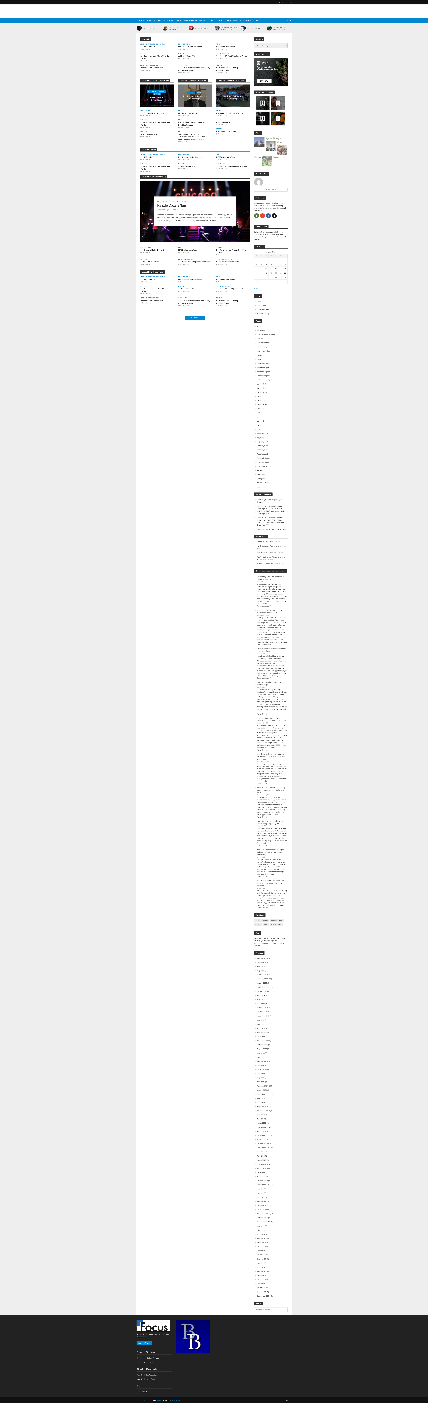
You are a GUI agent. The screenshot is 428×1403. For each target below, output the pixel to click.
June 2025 (261, 966)
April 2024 (261, 1003)
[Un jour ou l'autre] (271, 146)
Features (158, 20)
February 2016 (262, 1242)
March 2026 (261, 958)
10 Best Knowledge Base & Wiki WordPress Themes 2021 (269, 611)
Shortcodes (261, 474)
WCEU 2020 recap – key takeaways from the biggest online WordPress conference (270, 883)
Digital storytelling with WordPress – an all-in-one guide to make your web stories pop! (271, 756)
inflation (258, 924)
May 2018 (261, 1152)
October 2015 (262, 1259)
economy (264, 921)
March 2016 (261, 1238)
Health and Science (172, 20)
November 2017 (263, 1176)
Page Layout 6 (262, 454)
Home (139, 20)
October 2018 (262, 1143)
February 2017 (262, 1205)
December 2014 (263, 1283)
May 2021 (261, 1077)
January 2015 (262, 1279)
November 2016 (263, 1213)
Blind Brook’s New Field (226, 131)
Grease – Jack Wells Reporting (268, 499)
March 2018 (261, 1160)
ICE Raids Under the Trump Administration (227, 69)
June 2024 (261, 995)
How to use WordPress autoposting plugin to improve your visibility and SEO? (271, 790)
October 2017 (262, 1180)
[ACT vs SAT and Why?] (243, 28)
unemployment (276, 924)
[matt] (276, 157)
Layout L (260, 425)
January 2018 (262, 1168)
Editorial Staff (142, 1392)
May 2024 (261, 999)
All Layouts (261, 330)
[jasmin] (269, 138)
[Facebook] (268, 215)
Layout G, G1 (262, 404)
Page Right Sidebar (264, 466)
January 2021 (262, 1090)
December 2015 (263, 1250)
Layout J (260, 417)
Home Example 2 (263, 367)
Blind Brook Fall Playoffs (233, 96)
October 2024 (262, 991)
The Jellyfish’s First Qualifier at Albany (279, 28)
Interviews (244, 20)
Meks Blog (280, 571)
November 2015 (263, 1255)
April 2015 (261, 1267)
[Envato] (256, 215)
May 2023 (261, 1024)
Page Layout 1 (262, 433)
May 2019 (261, 1115)
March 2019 (261, 1123)
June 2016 (261, 1226)
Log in (259, 301)
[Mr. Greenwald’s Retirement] (165, 28)
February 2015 (262, 1275)
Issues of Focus (144, 1343)
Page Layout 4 (262, 446)
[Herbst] (282, 150)
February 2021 (262, 1086)
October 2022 (262, 1045)
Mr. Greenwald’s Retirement (174, 28)
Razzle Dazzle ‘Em (148, 28)
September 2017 (263, 1185)
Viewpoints (232, 20)
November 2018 (263, 1139)
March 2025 (261, 975)
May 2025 (261, 970)
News (148, 20)
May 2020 (261, 1098)
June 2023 (261, 1020)
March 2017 (261, 1201)
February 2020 (262, 1106)
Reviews (260, 470)
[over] (279, 142)
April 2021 (261, 1082)
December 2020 (263, 1094)
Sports (212, 20)
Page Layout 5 (262, 450)
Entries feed (261, 305)
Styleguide (261, 478)
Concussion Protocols (225, 122)
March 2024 (261, 1007)
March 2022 (261, 1061)
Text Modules (262, 483)
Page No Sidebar (263, 462)
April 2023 (261, 1028)
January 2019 (262, 1131)
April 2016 (261, 1234)
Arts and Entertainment (195, 20)
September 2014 (263, 1296)
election (274, 921)
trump (266, 924)
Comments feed (263, 309)
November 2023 (263, 1016)
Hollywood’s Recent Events (151, 68)
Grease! (260, 502)
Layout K (260, 421)
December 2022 (263, 1036)
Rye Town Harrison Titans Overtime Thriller (229, 28)
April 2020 (261, 1102)
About (256, 20)
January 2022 (262, 1069)
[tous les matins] (259, 142)
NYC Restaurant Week (202, 28)
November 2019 (263, 1110)
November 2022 (263, 1040)
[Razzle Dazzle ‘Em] (139, 28)
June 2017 (261, 1189)
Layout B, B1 (262, 384)
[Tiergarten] (278, 138)
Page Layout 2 (262, 437)
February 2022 (262, 1065)
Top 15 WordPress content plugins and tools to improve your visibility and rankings (270, 852)
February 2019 (262, 1127)
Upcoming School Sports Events (229, 113)
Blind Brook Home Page (146, 1379)
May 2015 (261, 1263)
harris (281, 921)
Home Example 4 (263, 375)
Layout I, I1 (261, 413)
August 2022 (262, 1049)
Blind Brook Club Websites (147, 1375)
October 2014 (262, 1292)
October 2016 (262, 1218)
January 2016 (262, 1246)
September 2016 (263, 1222)
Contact (260, 338)
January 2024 (262, 1012)
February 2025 (262, 979)
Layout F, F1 (261, 400)
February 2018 (262, 1164)
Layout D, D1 (262, 392)
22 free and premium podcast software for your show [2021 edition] (271, 719)
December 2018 (263, 1135)
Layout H (260, 408)
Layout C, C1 (261, 388)
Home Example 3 (263, 371)
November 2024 (263, 987)
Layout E (260, 396)
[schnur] (257, 157)
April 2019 (261, 1119)
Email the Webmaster (145, 1362)
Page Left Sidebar (264, 458)
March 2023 (261, 1032)
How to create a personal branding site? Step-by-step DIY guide (270, 822)
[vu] (267, 161)
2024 (257, 921)
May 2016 (261, 1230)
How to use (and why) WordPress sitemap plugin (270, 683)
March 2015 (261, 1271)
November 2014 (263, 1288)
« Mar (256, 288)
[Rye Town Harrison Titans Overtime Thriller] (217, 28)
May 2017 (261, 1193)
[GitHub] (274, 215)
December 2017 (263, 1172)
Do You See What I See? (277, 529)
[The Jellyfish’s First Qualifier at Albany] (269, 28)
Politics (221, 20)
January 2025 (262, 983)
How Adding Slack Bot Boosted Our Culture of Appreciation (270, 578)
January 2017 (262, 1209)
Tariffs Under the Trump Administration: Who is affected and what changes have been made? (193, 136)
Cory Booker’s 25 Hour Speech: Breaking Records (191, 123)
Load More (195, 318)
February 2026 (262, 962)
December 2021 (263, 1073)
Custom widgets (263, 343)
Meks (160, 1400)
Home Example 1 (263, 363)
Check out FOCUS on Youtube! (148, 1358)
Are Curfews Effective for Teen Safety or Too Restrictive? (194, 69)
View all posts (271, 190)
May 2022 (261, 1057)
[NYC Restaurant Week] (191, 28)
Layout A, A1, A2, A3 (264, 380)
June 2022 (261, 1053)
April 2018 (261, 1156)
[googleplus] (262, 215)
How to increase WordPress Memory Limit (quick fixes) (271, 649)
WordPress (176, 1400)
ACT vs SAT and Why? (254, 28)
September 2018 (263, 1148)
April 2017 (261, 1197)
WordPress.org (263, 313)
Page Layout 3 (262, 441)
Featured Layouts (264, 347)
